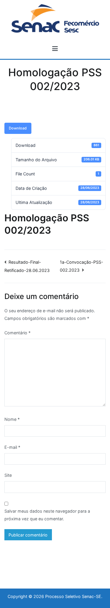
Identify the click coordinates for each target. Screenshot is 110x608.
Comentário (17, 332)
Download (18, 128)
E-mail (12, 447)
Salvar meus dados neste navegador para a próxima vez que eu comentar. (47, 515)
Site (8, 475)
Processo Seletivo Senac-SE (73, 596)
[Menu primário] (55, 49)
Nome (12, 419)
